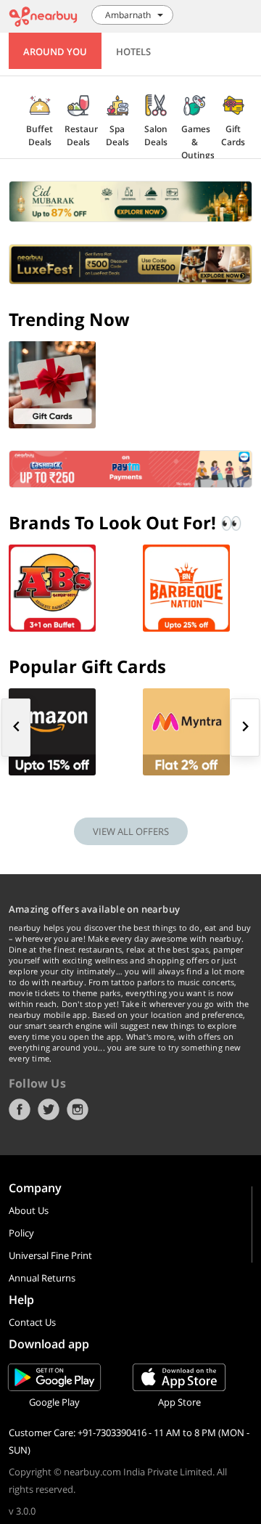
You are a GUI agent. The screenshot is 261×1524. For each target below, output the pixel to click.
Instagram (77, 1109)
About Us (29, 1210)
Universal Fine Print (50, 1255)
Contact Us (32, 1322)
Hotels (133, 51)
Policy (21, 1232)
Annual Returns (42, 1277)
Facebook (19, 1109)
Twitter (48, 1109)
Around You (55, 51)
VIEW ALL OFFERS (131, 831)
